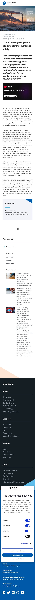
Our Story (7, 397)
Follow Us (7, 427)
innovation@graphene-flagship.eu (13, 579)
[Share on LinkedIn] (24, 225)
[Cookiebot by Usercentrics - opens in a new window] (9, 488)
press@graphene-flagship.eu (11, 586)
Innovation (10, 263)
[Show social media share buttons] (17, 229)
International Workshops (13, 482)
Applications (8, 454)
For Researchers (10, 470)
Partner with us (9, 406)
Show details (24, 543)
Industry (9, 257)
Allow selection (18, 559)
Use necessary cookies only (17, 551)
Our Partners (8, 403)
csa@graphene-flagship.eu (11, 572)
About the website (11, 436)
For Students (8, 476)
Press (5, 430)
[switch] (27, 525)
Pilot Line (7, 457)
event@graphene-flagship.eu (11, 566)
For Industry (8, 473)
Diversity (6, 479)
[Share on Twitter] (12, 225)
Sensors (9, 260)
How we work (8, 400)
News (5, 449)
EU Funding (7, 408)
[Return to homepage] (11, 3)
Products (6, 452)
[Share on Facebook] (18, 223)
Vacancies (7, 433)
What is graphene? (11, 411)
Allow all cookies (17, 555)
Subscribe (7, 424)
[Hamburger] (31, 3)
